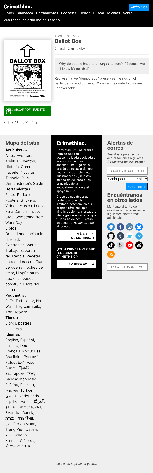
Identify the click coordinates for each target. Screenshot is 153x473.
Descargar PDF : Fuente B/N (25, 111)
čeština (11, 384)
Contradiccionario (21, 245)
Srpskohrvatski (18, 401)
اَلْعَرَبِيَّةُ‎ (38, 401)
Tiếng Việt (14, 429)
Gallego (20, 435)
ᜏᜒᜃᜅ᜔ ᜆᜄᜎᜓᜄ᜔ (17, 446)
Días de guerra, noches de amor (24, 267)
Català (31, 429)
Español (27, 340)
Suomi (10, 368)
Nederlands (29, 396)
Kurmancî (13, 440)
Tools (60, 36)
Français (12, 351)
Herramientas (47, 13)
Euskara (27, 384)
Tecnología (15, 178)
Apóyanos (139, 7)
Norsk (29, 440)
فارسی (11, 396)
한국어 (11, 407)
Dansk (27, 412)
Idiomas (113, 13)
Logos (39, 206)
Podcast (13, 295)
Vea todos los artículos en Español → (34, 20)
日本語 (24, 368)
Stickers (74, 36)
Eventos (28, 161)
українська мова (20, 424)
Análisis (12, 161)
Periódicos (26, 194)
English (11, 340)
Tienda (84, 13)
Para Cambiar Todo (22, 211)
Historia (12, 166)
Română (26, 407)
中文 (30, 373)
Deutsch (27, 345)
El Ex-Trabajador (19, 301)
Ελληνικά (26, 362)
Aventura (24, 155)
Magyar (11, 390)
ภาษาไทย (25, 418)
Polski (10, 362)
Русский (31, 357)
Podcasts (68, 13)
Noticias (28, 172)
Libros (9, 13)
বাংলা (38, 407)
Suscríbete (137, 186)
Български (14, 373)
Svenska (12, 412)
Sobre (128, 13)
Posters (12, 200)
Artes (10, 155)
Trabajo (11, 250)
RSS (25, 150)
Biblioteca (25, 13)
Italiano (11, 345)
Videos (11, 206)
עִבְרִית (10, 418)
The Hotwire (16, 312)
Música (25, 206)
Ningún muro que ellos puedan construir (22, 278)
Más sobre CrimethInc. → (83, 236)
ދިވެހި (8, 435)
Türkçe (26, 390)
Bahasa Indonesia (20, 379)
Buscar (98, 13)
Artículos (13, 150)
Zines (10, 194)
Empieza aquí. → (82, 264)
